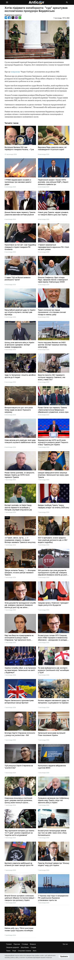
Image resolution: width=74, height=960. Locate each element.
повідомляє (15, 72)
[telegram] (6, 17)
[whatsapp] (19, 17)
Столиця (25, 944)
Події (14, 951)
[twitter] (13, 17)
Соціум (33, 947)
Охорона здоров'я (12, 947)
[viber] (16, 17)
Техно (8, 951)
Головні (9, 944)
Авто (34, 951)
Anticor (36, 2)
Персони (17, 944)
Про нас (65, 944)
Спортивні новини (24, 951)
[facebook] (9, 17)
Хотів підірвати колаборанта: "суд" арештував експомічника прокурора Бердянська (36, 9)
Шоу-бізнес (25, 947)
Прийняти (64, 956)
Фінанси (33, 944)
